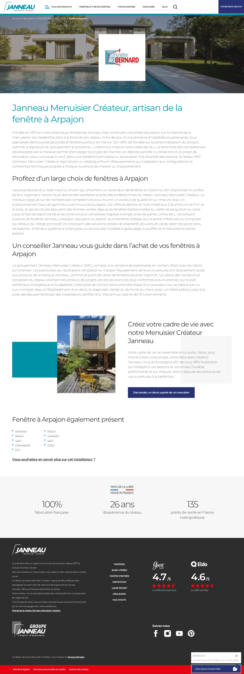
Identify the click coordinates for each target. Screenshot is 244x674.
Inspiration (119, 582)
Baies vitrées (119, 570)
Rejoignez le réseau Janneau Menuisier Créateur (36, 610)
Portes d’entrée (119, 576)
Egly (17, 449)
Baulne (19, 435)
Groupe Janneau (76, 657)
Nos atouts (119, 599)
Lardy (50, 440)
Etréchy (51, 431)
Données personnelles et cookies (49, 669)
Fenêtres (119, 564)
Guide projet (119, 588)
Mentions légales (21, 669)
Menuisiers (119, 594)
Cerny (18, 440)
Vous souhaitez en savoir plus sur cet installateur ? (53, 459)
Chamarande (22, 444)
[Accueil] (19, 7)
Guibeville (53, 435)
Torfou (50, 444)
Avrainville (21, 431)
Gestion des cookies (78, 669)
